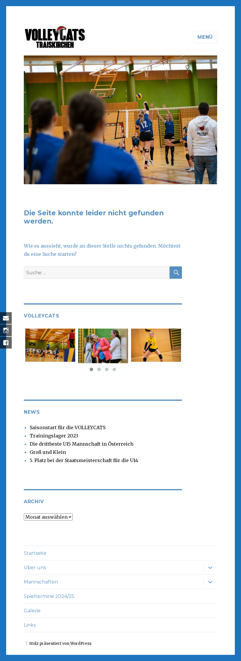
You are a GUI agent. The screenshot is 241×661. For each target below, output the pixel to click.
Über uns (35, 567)
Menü (205, 37)
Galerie (32, 610)
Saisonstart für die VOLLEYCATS (68, 427)
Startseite (35, 553)
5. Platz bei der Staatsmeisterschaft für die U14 (84, 460)
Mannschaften (41, 582)
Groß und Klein (48, 452)
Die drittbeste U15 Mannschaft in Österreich (81, 444)
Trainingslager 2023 (54, 436)
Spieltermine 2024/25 (49, 596)
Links (30, 625)
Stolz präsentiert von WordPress (60, 643)
